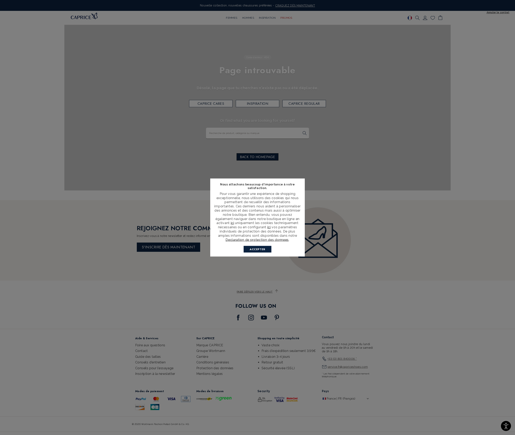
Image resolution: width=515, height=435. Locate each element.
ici (232, 223)
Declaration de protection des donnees (257, 240)
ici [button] (269, 227)
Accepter (257, 249)
